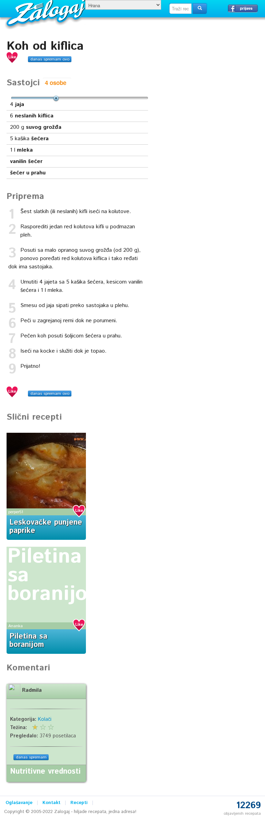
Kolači (44, 719)
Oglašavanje (19, 803)
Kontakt (51, 803)
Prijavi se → (243, 8)
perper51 (15, 512)
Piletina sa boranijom (28, 640)
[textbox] (180, 8)
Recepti (79, 803)
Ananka (15, 626)
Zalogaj (46, 12)
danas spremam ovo (49, 59)
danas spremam (31, 757)
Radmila (32, 690)
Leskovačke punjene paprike (45, 526)
